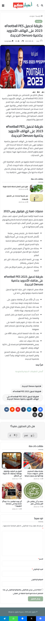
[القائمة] (3, 6)
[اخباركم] (22, 5)
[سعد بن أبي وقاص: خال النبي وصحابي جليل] (33, 490)
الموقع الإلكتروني (37, 579)
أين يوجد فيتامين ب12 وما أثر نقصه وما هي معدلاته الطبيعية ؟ (12, 504)
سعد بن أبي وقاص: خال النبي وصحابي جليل (35, 502)
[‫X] (34, 409)
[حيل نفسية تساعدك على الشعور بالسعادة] (36, 198)
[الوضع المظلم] (38, 6)
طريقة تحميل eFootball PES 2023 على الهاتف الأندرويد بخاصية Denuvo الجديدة (23, 398)
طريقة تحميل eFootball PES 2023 (26, 391)
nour (37, 41)
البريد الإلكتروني (37, 569)
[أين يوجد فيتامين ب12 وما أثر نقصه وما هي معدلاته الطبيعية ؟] (12, 490)
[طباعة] (34, 414)
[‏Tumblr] (23, 409)
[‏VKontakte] (6, 409)
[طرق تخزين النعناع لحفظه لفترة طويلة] (36, 188)
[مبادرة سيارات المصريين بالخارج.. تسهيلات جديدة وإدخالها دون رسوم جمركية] (33, 460)
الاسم (40, 558)
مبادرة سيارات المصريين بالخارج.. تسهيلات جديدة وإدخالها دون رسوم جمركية (34, 473)
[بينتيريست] (17, 409)
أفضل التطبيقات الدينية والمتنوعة (29, 371)
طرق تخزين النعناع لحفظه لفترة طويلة (15, 186)
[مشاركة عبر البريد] (40, 414)
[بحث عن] (42, 6)
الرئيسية (38, 16)
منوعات (31, 16)
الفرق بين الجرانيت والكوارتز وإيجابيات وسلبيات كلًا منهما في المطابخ (12, 473)
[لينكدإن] (29, 409)
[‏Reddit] (12, 409)
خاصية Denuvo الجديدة (31, 386)
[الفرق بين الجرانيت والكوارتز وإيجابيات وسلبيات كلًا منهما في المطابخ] (12, 460)
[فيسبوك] (40, 409)
